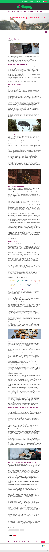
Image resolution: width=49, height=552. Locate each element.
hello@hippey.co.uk (25, 1)
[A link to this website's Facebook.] (44, 2)
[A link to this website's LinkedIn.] (46, 2)
